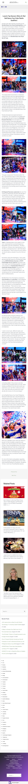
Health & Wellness (5, 698)
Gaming (3, 692)
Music (3, 715)
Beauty (3, 664)
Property (4, 724)
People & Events (5, 718)
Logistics (4, 713)
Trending (4, 743)
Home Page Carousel (6, 703)
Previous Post (14, 471)
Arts (3, 662)
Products (4, 722)
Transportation (5, 739)
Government (4, 696)
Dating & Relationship (6, 671)
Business (4, 667)
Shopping (4, 728)
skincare (4, 730)
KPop (3, 707)
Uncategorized (5, 745)
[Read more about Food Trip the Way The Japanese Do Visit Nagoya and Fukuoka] (14, 545)
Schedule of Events (6, 726)
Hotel (3, 705)
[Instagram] (6, 6)
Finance (4, 684)
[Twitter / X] (4, 6)
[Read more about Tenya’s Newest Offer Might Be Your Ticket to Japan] (14, 517)
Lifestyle (4, 711)
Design (3, 673)
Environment (4, 679)
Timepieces (4, 737)
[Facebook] (2, 6)
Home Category (11, 766)
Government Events (17, 768)
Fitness (3, 688)
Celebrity (4, 669)
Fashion (4, 681)
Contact (8, 768)
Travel (3, 741)
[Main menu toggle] (3, 2)
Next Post (14, 475)
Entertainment (5, 677)
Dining (3, 675)
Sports (3, 732)
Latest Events (5, 709)
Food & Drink (4, 690)
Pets (3, 720)
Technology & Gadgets (6, 735)
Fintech (4, 686)
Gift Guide (4, 694)
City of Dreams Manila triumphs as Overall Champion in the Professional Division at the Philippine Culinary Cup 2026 (13, 641)
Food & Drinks (19, 765)
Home (3, 701)
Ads (3, 660)
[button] (26, 2)
